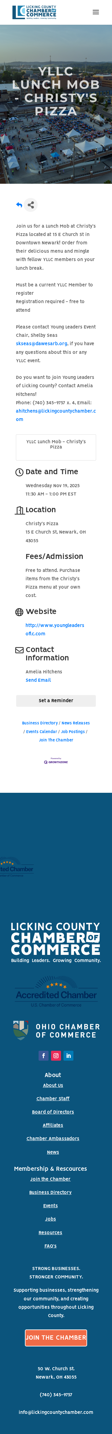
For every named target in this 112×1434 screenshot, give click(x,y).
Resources (50, 1232)
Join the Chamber (50, 1179)
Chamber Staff (53, 1099)
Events (50, 1206)
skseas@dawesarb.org (41, 343)
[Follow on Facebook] (44, 1056)
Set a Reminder (56, 700)
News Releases (76, 723)
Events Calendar (41, 732)
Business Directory (40, 723)
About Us (53, 1085)
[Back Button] (19, 207)
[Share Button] (31, 205)
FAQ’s (50, 1246)
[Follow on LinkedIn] (68, 1056)
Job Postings (73, 732)
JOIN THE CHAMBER (56, 1338)
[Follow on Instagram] (56, 1056)
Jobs (50, 1219)
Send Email (38, 680)
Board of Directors (53, 1112)
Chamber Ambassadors (52, 1138)
